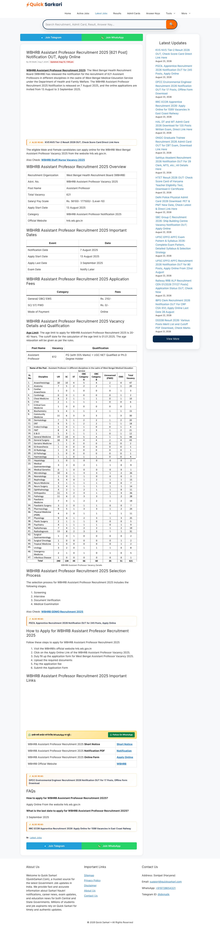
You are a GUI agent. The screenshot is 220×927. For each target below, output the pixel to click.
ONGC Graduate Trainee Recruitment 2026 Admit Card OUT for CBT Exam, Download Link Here (173, 143)
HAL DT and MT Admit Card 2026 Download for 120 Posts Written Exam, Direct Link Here (173, 125)
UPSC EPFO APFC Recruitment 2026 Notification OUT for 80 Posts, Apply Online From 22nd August (174, 266)
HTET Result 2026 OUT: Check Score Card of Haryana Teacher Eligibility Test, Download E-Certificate (174, 183)
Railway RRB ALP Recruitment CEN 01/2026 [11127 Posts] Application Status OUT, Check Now (173, 286)
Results (117, 13)
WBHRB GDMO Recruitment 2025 (62, 611)
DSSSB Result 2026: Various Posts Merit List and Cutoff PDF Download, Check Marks (172, 324)
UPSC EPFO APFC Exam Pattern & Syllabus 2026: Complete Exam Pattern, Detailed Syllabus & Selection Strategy (173, 245)
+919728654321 (166, 888)
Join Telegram (53, 37)
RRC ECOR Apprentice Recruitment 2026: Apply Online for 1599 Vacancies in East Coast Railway (80, 828)
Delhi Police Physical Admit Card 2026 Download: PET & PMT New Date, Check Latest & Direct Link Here (173, 203)
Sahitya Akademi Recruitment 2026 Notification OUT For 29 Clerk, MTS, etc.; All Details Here (173, 163)
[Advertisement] (81, 115)
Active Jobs (83, 13)
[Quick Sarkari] (44, 4)
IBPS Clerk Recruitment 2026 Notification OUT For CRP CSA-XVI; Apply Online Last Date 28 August (172, 306)
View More (172, 338)
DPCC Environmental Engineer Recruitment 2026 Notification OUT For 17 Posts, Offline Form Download (78, 782)
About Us (89, 890)
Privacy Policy (92, 880)
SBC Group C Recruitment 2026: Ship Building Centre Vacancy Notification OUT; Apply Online (171, 223)
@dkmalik (163, 894)
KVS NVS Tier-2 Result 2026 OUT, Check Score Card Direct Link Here (82, 142)
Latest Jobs (101, 13)
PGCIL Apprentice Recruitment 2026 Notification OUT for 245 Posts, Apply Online (73, 623)
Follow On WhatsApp (123, 734)
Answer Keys (153, 13)
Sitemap (89, 875)
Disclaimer (90, 885)
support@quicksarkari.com (166, 881)
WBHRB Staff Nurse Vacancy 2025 (63, 159)
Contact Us (91, 895)
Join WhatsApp (114, 37)
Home (68, 13)
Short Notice (124, 744)
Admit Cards (133, 13)
